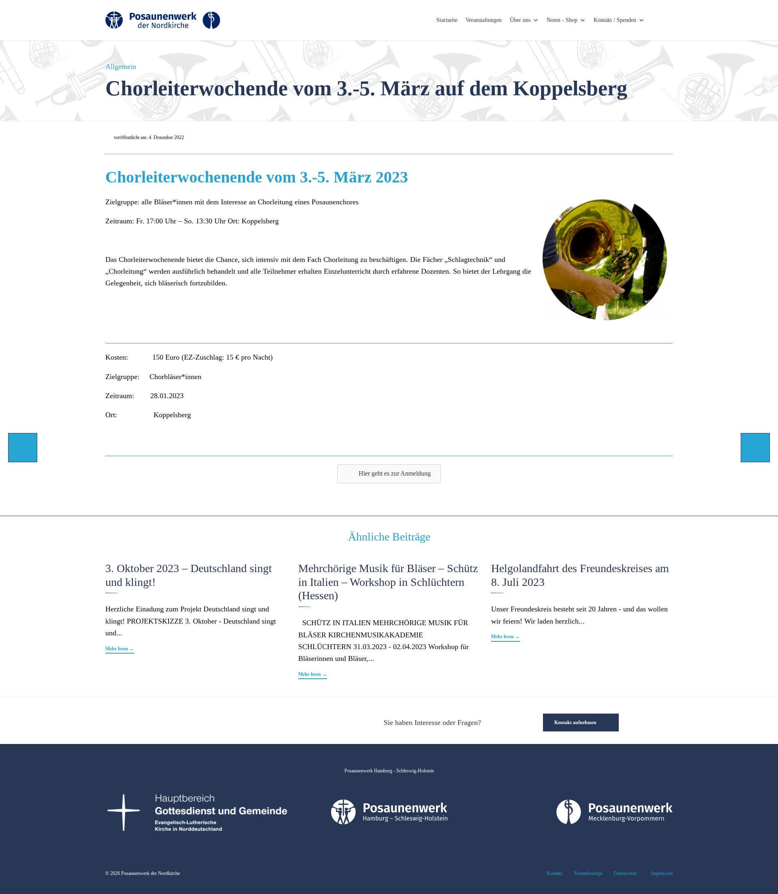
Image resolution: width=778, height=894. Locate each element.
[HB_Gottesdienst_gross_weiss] (197, 830)
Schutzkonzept (588, 873)
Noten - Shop (562, 20)
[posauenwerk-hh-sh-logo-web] (389, 822)
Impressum (662, 873)
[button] (119, 650)
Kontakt (554, 873)
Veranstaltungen (484, 20)
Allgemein (120, 66)
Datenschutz (625, 873)
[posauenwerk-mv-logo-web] (614, 822)
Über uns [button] (520, 20)
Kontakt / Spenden (615, 20)
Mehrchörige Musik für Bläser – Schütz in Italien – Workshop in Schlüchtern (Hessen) (388, 582)
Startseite (446, 20)
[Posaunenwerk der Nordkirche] (162, 20)
